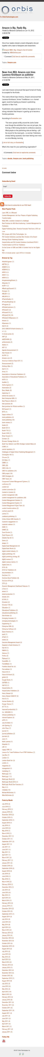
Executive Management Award (12, 642)
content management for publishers (14, 498)
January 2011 (7, 1032)
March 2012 (7, 994)
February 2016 (7, 884)
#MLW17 (6, 294)
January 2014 (7, 935)
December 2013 (8, 938)
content (5, 487)
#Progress (6, 305)
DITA (4, 567)
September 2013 (8, 946)
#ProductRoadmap (8, 302)
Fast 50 (5, 648)
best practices (7, 404)
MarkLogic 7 (7, 776)
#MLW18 (6, 296)
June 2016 (6, 876)
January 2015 (7, 906)
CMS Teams (7, 479)
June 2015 (6, 892)
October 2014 (7, 911)
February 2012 (7, 997)
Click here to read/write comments (23, 56)
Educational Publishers (10, 610)
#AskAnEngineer (8, 262)
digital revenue (7, 559)
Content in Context (8, 492)
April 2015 (6, 898)
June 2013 (6, 954)
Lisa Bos (5, 755)
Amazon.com (11, 62)
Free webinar (7, 669)
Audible (5, 382)
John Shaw (6, 728)
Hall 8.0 (5, 685)
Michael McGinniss (8, 793)
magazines (6, 766)
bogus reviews (7, 414)
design (5, 543)
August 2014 (7, 917)
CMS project (7, 473)
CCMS (5, 447)
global (5, 677)
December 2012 (8, 970)
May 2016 (6, 879)
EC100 (5, 599)
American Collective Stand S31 (12, 361)
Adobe (5, 345)
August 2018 (7, 823)
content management (10, 495)
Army (5, 372)
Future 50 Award (8, 675)
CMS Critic (6, 468)
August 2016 (7, 871)
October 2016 (7, 866)
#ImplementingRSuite (9, 280)
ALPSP (5, 355)
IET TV (5, 707)
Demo (5, 540)
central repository (8, 449)
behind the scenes (8, 396)
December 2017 (8, 836)
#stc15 (5, 326)
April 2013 (6, 959)
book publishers (8, 417)
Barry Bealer (7, 390)
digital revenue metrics (10, 562)
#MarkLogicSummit (9, 288)
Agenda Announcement (10, 350)
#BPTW (5, 264)
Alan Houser (7, 353)
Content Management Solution (12, 500)
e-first (5, 589)
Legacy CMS (7, 750)
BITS (4, 412)
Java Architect (7, 723)
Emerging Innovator (9, 618)
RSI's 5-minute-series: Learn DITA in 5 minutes (16, 253)
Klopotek (6, 744)
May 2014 (6, 925)
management (7, 768)
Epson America (7, 632)
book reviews (7, 422)
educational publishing (10, 613)
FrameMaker (7, 664)
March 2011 (7, 1026)
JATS (4, 720)
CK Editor (6, 460)
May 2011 (6, 1021)
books (5, 425)
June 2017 (6, 850)
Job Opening (7, 725)
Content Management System (12, 503)
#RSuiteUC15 (7, 312)
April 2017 (6, 855)
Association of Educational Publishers (14, 377)
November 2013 (8, 941)
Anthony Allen (7, 366)
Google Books (7, 680)
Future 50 (6, 672)
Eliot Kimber (7, 616)
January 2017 (7, 863)
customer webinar (8, 524)
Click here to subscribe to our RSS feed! (17, 205)
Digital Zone (6, 565)
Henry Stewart (7, 693)
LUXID (5, 763)
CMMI (5, 463)
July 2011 (6, 1016)
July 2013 (6, 951)
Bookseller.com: (16, 118)
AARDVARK (7, 339)
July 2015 (6, 890)
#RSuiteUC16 (7, 315)
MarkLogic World (8, 779)
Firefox (5, 656)
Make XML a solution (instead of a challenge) (15, 221)
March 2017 (7, 858)
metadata (6, 790)
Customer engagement (10, 522)
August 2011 (7, 1013)
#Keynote (6, 283)
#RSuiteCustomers (8, 307)
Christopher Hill (8, 455)
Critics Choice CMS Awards (11, 519)
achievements (7, 342)
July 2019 (6, 804)
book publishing (28, 158)
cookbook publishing (9, 516)
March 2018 (7, 833)
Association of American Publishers (13, 374)
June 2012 (6, 986)
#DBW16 (6, 270)
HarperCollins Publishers (10, 691)
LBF (4, 747)
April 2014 (6, 927)
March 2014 (7, 930)
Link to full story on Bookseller (13, 142)
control (5, 514)
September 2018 (8, 820)
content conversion (9, 489)
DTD (4, 583)
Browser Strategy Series (10, 441)
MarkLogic (6, 774)
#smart (5, 321)
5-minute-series (8, 334)
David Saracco (7, 535)
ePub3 (5, 637)
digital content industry (10, 551)
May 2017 (6, 852)
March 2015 (7, 900)
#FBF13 (5, 272)
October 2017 (7, 839)
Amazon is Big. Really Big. (14, 27)
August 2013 (7, 949)
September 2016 (8, 868)
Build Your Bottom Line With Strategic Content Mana (19, 444)
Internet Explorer (8, 718)
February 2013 (7, 965)
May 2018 (6, 831)
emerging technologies (10, 621)
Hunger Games (7, 704)
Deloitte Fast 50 (8, 538)
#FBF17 (5, 275)
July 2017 (6, 847)
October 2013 (7, 943)
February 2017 (7, 860)
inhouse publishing (8, 715)
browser (5, 439)
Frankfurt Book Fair (9, 667)
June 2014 (6, 922)
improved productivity (9, 709)
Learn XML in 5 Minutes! (9, 213)
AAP (4, 337)
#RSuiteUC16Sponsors (10, 318)
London (5, 758)
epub (4, 634)
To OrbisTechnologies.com (9, 17)
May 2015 (6, 895)
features (5, 653)
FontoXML (6, 661)
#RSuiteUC (6, 310)
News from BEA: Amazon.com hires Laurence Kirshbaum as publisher (18, 73)
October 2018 (7, 817)
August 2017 (7, 844)
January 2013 (7, 967)
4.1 (4, 331)
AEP (4, 347)
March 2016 (7, 882)
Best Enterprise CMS (9, 398)
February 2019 (7, 809)
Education (6, 608)
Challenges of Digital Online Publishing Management (18, 452)
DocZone (6, 575)
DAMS (5, 530)
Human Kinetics (8, 701)
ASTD (5, 380)
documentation (7, 573)
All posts (4, 168)
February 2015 (7, 903)
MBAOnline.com (15, 52)
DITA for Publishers (9, 570)
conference (6, 484)
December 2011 (8, 1002)
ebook (5, 591)
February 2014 (7, 933)
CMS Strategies (8, 476)
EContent (6, 602)
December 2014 (8, 909)
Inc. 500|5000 (7, 712)
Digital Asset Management (11, 546)
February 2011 (7, 1029)
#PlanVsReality (7, 299)
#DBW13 (6, 267)
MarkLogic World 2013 (10, 782)
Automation (6, 388)
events (5, 640)
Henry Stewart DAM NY (10, 696)
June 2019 (6, 807)
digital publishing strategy (11, 557)
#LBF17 (5, 286)
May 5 (5, 787)
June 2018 (6, 828)
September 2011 (8, 1010)
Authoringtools (7, 385)
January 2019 (7, 812)
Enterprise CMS (8, 626)
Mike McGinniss (8, 795)
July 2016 (6, 874)
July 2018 (6, 825)
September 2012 (8, 978)
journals (5, 736)
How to (5, 699)
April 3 (5, 369)
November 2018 (8, 815)
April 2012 (6, 992)
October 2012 (7, 976)
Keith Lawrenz (7, 742)
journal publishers (8, 734)
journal (5, 731)
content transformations (10, 508)
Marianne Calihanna (15, 30)
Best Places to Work (9, 401)
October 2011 (7, 1008)
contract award (7, 511)
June (4, 739)
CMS (5, 465)
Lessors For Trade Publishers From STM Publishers (18, 752)
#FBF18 (5, 278)
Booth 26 (6, 428)
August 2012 (7, 981)
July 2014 (6, 919)
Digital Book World (9, 548)
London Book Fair (8, 760)
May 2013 (6, 957)
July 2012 (6, 984)
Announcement (7, 363)
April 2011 (6, 1024)
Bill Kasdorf (6, 409)
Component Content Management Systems (16, 482)
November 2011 (8, 1005)
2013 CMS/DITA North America (12, 329)
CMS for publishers (9, 471)
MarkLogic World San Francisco (12, 784)
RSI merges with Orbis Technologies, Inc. (14, 234)
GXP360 (5, 683)
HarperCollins (7, 688)
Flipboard (6, 658)
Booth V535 (6, 433)
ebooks (9, 158)
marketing (6, 771)
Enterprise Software (9, 629)
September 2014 (8, 914)
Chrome (5, 457)
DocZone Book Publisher (10, 578)
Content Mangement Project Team (13, 506)
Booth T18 (6, 431)
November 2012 (8, 973)
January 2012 (7, 1000)
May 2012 (6, 989)
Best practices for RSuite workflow (13, 406)
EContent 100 (7, 605)
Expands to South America (11, 645)
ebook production (8, 594)
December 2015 (8, 887)
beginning (6, 393)
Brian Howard (7, 436)
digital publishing (8, 554)
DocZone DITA (7, 581)
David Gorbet (7, 532)
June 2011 (6, 1018)
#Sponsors (6, 323)
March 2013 (7, 962)
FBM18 (5, 650)
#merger (5, 291)
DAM (4, 527)
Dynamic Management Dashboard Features (16, 586)
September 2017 (8, 841)
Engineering (6, 624)
